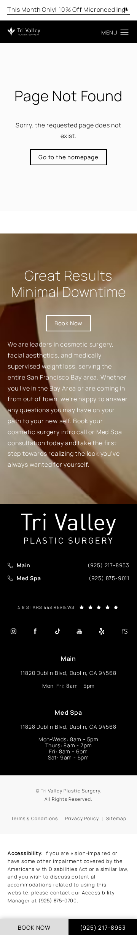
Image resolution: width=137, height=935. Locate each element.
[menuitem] (13, 631)
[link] (108, 565)
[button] (125, 33)
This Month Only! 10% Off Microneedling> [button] (68, 9)
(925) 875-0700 (57, 900)
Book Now (68, 323)
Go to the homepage (68, 157)
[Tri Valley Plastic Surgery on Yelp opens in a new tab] (101, 631)
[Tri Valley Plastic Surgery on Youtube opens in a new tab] (79, 631)
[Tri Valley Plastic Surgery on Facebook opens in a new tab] (35, 631)
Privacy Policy (82, 818)
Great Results (68, 283)
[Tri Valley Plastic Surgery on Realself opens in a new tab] (123, 631)
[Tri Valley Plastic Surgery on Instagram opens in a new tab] (13, 631)
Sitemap (116, 818)
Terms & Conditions (34, 818)
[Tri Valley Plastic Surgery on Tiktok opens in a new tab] (57, 631)
